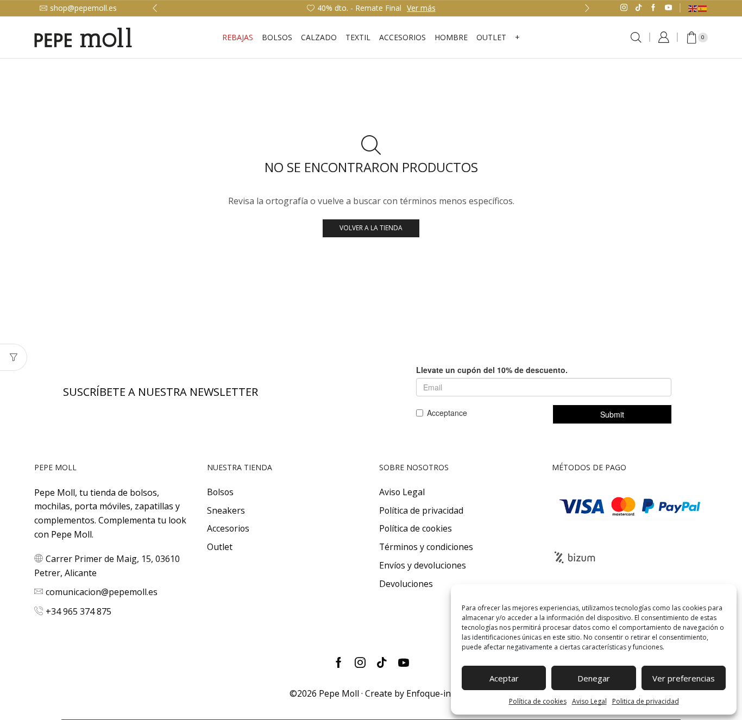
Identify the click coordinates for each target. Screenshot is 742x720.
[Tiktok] (638, 8)
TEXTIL (357, 37)
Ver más (421, 8)
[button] (155, 8)
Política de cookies (538, 701)
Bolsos (277, 37)
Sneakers (226, 510)
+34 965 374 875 (78, 611)
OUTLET (491, 37)
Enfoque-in (428, 693)
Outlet (219, 547)
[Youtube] (668, 8)
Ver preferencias (683, 678)
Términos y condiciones (426, 547)
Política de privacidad (421, 510)
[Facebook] (653, 8)
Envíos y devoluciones (422, 565)
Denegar (593, 678)
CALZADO (319, 37)
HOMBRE (451, 37)
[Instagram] (623, 8)
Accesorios (228, 528)
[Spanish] (703, 8)
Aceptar (504, 678)
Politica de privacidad (645, 701)
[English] (693, 8)
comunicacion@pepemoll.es (102, 592)
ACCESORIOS (402, 37)
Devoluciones (406, 584)
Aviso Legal (589, 701)
